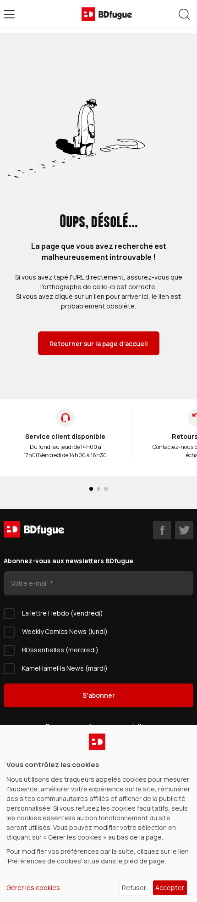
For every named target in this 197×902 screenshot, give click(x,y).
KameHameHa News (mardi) (65, 668)
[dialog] (98, 813)
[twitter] (184, 530)
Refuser (134, 887)
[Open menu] (9, 14)
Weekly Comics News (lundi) (65, 631)
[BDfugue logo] (107, 14)
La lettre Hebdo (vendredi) (62, 613)
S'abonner (98, 695)
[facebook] (162, 530)
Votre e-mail (30, 583)
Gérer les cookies (33, 887)
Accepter (169, 887)
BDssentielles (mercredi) (60, 649)
